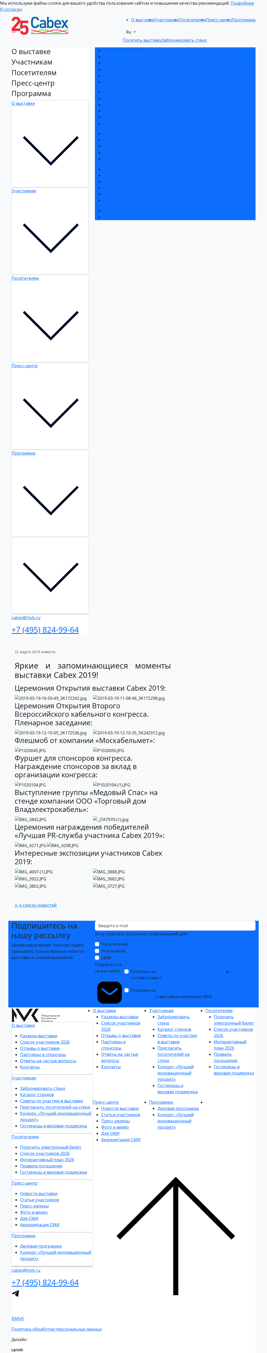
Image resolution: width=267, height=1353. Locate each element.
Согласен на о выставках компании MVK (182, 993)
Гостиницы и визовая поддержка (136, 123)
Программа (23, 453)
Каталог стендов (120, 98)
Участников (113, 951)
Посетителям (25, 278)
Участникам (24, 191)
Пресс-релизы (117, 182)
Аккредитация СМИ (123, 200)
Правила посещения (124, 152)
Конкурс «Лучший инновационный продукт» (148, 117)
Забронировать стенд (125, 92)
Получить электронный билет (134, 134)
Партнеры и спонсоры (126, 69)
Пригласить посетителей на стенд (138, 111)
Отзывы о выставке (123, 63)
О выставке (23, 103)
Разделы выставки (122, 50)
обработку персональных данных (190, 971)
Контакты (113, 82)
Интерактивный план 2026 (130, 146)
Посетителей (114, 944)
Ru (129, 32)
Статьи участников (122, 175)
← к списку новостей (36, 905)
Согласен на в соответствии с (185, 978)
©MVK (17, 1319)
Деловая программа (124, 211)
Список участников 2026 (128, 57)
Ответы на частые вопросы (131, 75)
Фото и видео (117, 188)
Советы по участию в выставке (134, 104)
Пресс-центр (25, 366)
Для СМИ (112, 194)
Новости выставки (122, 169)
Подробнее (242, 3)
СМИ (106, 958)
